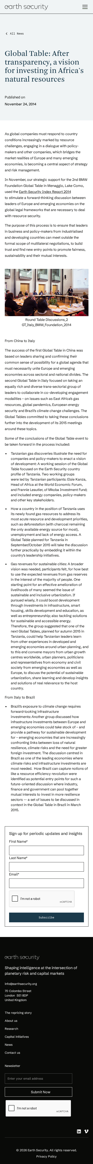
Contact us (12, 1053)
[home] (26, 6)
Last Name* (18, 858)
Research (11, 1029)
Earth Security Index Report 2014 (45, 191)
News (9, 1045)
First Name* (18, 841)
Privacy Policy (46, 1156)
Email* (14, 874)
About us (11, 1021)
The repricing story (18, 1013)
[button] (84, 7)
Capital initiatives (17, 1037)
